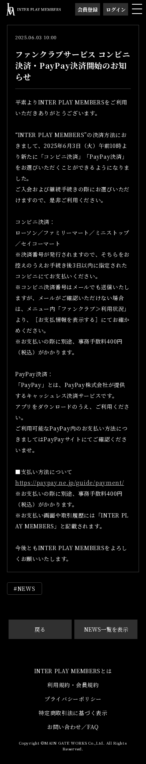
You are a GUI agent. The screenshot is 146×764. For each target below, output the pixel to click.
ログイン (116, 9)
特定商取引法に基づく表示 (73, 713)
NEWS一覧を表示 (106, 629)
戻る (40, 629)
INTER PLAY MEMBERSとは (73, 671)
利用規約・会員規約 (73, 685)
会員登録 (87, 9)
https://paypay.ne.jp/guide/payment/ (69, 482)
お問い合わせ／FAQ (73, 727)
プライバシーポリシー (73, 699)
